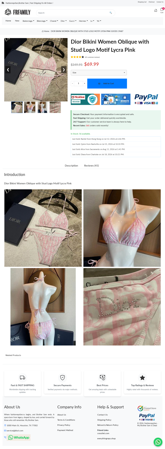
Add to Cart (108, 83)
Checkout (152, 2)
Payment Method (65, 430)
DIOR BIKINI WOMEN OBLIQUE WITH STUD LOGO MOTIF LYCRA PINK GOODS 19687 (87, 31)
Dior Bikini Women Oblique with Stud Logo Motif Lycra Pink (38, 183)
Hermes (82, 21)
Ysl (98, 21)
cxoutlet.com (103, 433)
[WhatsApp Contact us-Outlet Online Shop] (158, 442)
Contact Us (160, 2)
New (17, 21)
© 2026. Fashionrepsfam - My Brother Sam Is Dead (147, 425)
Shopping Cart (142, 2)
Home (8, 21)
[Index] (155, 10)
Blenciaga (41, 21)
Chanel (53, 21)
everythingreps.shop (106, 439)
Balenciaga (27, 21)
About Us (61, 415)
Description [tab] (71, 165)
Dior (63, 21)
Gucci (72, 21)
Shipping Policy (104, 420)
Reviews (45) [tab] (91, 165)
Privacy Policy (63, 425)
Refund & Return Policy (107, 425)
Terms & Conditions (66, 420)
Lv (91, 21)
